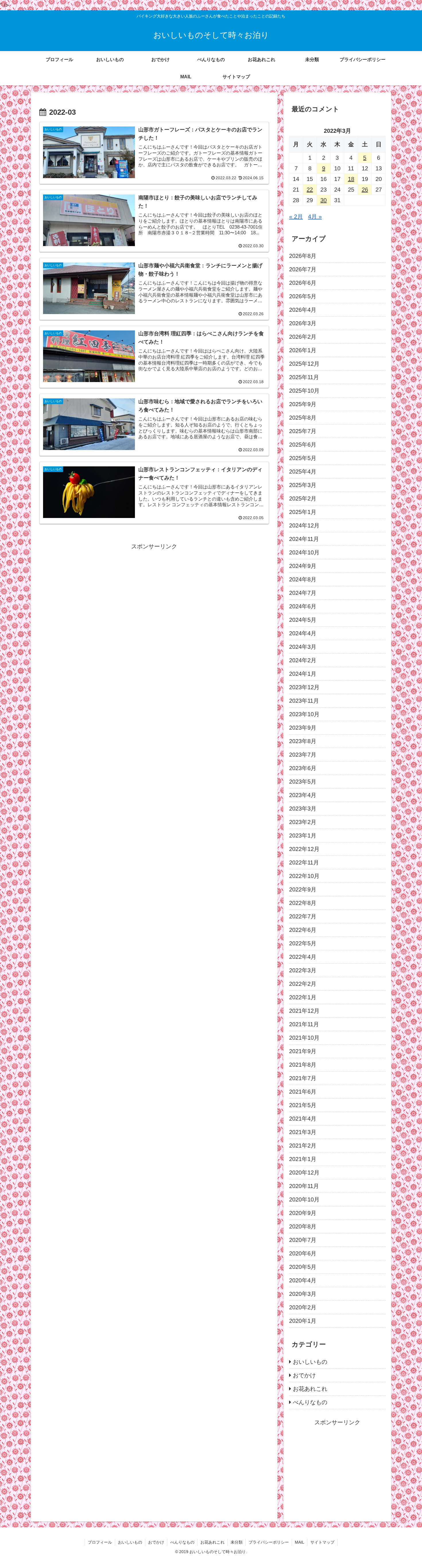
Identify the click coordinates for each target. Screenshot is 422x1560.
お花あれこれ (212, 1542)
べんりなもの (182, 1542)
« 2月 (296, 216)
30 (323, 200)
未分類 (237, 1542)
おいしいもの (130, 1542)
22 (310, 189)
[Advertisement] (154, 592)
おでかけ (156, 1542)
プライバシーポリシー (269, 1542)
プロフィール (100, 1542)
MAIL (299, 1542)
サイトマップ (322, 1542)
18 (351, 179)
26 (365, 189)
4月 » (315, 216)
